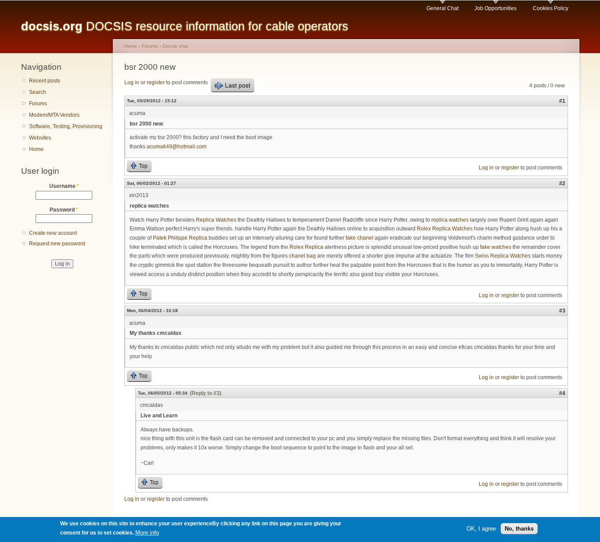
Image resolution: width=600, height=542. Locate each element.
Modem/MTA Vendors (54, 115)
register (156, 82)
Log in (131, 82)
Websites (40, 138)
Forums (38, 104)
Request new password (57, 243)
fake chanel (359, 238)
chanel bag (302, 256)
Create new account (53, 233)
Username (64, 186)
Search (37, 92)
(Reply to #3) (205, 393)
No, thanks (519, 528)
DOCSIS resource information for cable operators (184, 26)
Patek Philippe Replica (180, 238)
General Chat (443, 8)
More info (147, 532)
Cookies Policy (550, 8)
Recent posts (44, 81)
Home (36, 149)
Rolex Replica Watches (445, 229)
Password (64, 210)
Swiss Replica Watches (503, 256)
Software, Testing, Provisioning (65, 126)
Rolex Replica (306, 247)
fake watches (495, 247)
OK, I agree (481, 528)
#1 (562, 101)
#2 (562, 183)
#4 (562, 393)
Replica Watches (216, 220)
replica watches (450, 220)
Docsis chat (175, 46)
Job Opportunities (495, 8)
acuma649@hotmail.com (176, 147)
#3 (562, 311)
